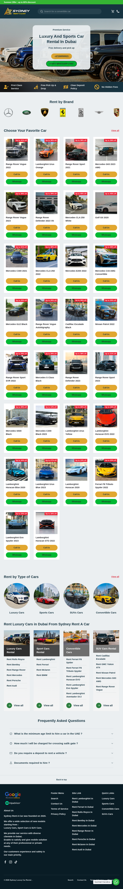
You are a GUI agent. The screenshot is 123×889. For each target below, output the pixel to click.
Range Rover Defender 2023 (72, 379)
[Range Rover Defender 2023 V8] (47, 203)
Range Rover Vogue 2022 (16, 166)
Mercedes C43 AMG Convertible (105, 272)
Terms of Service (59, 809)
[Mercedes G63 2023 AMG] (106, 150)
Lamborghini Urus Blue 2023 (45, 486)
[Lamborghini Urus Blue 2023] (47, 470)
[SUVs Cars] (76, 596)
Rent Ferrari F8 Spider (74, 661)
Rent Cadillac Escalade (103, 657)
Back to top (61, 780)
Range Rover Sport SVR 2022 (15, 379)
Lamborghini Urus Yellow (74, 432)
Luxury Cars (16, 612)
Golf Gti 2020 (102, 217)
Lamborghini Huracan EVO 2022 (104, 432)
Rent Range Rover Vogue (105, 688)
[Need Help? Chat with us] (116, 882)
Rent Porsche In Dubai (83, 839)
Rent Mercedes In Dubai (84, 825)
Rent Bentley (13, 664)
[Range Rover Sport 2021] (76, 150)
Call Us (17, 174)
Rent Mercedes (14, 675)
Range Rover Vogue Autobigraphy (46, 326)
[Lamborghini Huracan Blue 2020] (17, 470)
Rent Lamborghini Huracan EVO (75, 678)
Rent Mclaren (43, 670)
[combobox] (69, 11)
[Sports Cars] (46, 596)
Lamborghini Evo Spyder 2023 (15, 539)
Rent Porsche (14, 680)
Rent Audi (12, 686)
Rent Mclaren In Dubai (83, 844)
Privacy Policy (58, 814)
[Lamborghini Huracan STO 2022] (47, 523)
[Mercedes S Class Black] (47, 363)
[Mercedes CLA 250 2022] (47, 256)
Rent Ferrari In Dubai (82, 807)
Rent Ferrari (43, 664)
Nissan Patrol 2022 (104, 324)
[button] (113, 11)
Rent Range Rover (16, 670)
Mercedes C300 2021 (16, 271)
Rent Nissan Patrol (105, 673)
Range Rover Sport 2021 (75, 166)
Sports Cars (46, 612)
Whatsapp (17, 182)
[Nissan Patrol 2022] (106, 310)
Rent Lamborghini (46, 659)
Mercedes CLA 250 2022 (45, 272)
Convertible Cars (106, 612)
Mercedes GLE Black (16, 324)
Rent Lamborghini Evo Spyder (75, 686)
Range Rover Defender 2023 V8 (45, 219)
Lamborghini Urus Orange (45, 166)
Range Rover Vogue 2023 (16, 219)
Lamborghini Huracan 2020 (72, 486)
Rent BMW (42, 675)
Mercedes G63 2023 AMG (105, 166)
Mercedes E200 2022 (75, 271)
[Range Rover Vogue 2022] (17, 150)
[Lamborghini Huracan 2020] (76, 470)
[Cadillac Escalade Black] (76, 310)
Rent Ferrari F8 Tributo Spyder (74, 669)
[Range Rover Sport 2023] (106, 363)
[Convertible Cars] (106, 596)
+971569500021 (62, 56)
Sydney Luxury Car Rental (20, 880)
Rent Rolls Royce (16, 659)
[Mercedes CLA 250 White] (76, 203)
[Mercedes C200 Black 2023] (47, 416)
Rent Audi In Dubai (81, 849)
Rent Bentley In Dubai (83, 820)
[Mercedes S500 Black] (17, 416)
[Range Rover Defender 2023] (76, 363)
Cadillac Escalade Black (74, 326)
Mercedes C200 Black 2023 (43, 432)
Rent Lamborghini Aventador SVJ (75, 695)
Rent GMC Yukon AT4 (105, 666)
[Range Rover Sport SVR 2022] (17, 363)
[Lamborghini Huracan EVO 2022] (106, 416)
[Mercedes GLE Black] (17, 310)
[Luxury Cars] (17, 596)
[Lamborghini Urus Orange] (47, 150)
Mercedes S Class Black (45, 379)
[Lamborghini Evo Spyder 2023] (17, 523)
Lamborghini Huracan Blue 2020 (15, 486)
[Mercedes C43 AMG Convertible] (106, 256)
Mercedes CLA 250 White (75, 219)
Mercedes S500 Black (14, 432)
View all (115, 130)
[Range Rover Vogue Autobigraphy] (47, 310)
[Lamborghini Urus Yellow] (76, 416)
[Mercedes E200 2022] (76, 256)
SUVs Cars (76, 612)
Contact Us (56, 804)
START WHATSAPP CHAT (61, 64)
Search (54, 798)
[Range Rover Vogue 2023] (17, 203)
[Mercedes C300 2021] (17, 256)
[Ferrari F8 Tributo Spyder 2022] (106, 470)
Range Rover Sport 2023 (105, 379)
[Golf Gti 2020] (106, 203)
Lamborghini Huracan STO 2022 (45, 539)
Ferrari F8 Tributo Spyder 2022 (104, 486)
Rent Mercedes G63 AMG (106, 680)
